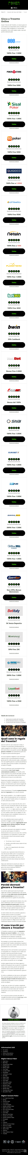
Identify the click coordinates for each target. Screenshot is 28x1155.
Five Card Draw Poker (8, 1109)
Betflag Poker (6, 1066)
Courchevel (6, 1103)
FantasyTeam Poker (8, 1064)
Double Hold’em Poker (8, 1106)
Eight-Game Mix (7, 1108)
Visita (14, 59)
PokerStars (5, 1061)
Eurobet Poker (6, 1071)
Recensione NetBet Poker (14, 367)
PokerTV (3, 12)
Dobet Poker (6, 1077)
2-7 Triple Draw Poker (8, 1098)
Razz (4, 1120)
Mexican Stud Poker (8, 1114)
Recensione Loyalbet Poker (14, 697)
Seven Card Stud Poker (9, 1124)
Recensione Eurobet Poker (14, 461)
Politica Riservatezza (8, 1053)
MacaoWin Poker (7, 1091)
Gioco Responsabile (8, 1054)
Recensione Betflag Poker (14, 493)
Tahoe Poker (6, 1129)
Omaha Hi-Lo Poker (8, 1116)
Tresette (5, 1133)
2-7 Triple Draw (19, 997)
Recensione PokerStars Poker (14, 82)
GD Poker (5, 1075)
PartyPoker (5, 1072)
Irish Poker (5, 1112)
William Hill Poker (7, 1087)
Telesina (5, 1130)
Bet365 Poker (6, 1088)
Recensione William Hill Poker (14, 555)
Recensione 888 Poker (14, 50)
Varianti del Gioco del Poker (14, 12)
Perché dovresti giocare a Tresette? (15, 720)
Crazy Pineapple (7, 1104)
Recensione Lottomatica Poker (14, 211)
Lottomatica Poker (7, 1074)
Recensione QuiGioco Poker (14, 180)
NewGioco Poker (7, 1083)
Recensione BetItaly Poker (14, 620)
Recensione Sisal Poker (14, 115)
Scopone (5, 1122)
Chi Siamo (5, 1050)
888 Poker (5, 1062)
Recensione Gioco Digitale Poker (14, 148)
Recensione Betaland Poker (14, 646)
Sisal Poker (5, 1080)
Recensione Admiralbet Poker (14, 524)
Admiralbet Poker (7, 1082)
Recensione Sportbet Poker (14, 586)
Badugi (4, 1099)
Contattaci (5, 1051)
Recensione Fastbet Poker (14, 399)
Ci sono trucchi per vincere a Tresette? (16, 722)
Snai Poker (5, 1069)
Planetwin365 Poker (8, 1090)
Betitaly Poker (6, 1085)
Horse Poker (6, 1111)
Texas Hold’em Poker (8, 1132)
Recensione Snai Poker (14, 430)
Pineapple (5, 1119)
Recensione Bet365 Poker (14, 304)
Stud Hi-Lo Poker (7, 1125)
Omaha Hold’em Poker (8, 1117)
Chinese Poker (6, 1101)
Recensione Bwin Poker (14, 336)
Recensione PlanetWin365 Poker (14, 273)
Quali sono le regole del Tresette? (14, 719)
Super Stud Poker (7, 1127)
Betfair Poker (6, 1067)
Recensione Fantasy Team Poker (14, 672)
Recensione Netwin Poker (14, 242)
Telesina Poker (18, 865)
